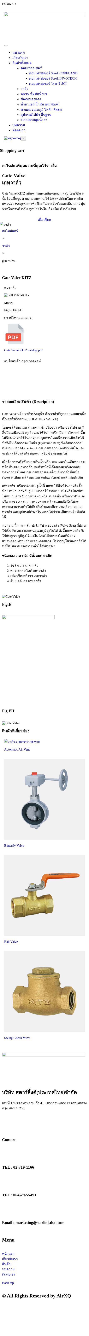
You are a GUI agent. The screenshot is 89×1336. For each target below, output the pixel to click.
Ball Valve (11, 941)
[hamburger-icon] (5, 45)
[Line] (29, 1123)
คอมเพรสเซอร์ (31, 68)
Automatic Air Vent (17, 749)
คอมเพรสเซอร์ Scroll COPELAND (53, 73)
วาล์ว (24, 89)
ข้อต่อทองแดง (31, 99)
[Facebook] (7, 1123)
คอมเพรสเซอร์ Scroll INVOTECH (53, 78)
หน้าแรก (18, 52)
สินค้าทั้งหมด (21, 63)
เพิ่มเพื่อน (44, 219)
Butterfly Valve (14, 845)
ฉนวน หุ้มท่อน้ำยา (34, 94)
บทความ (18, 125)
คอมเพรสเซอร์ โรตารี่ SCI (47, 83)
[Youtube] (18, 1123)
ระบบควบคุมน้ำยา (34, 120)
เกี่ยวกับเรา (20, 57)
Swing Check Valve (17, 1038)
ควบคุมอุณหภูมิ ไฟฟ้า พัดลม (41, 109)
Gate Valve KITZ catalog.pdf (23, 350)
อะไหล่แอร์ (10, 231)
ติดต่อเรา (18, 130)
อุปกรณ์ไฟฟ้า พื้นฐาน (36, 114)
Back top (8, 1283)
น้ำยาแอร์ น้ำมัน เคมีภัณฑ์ (40, 104)
